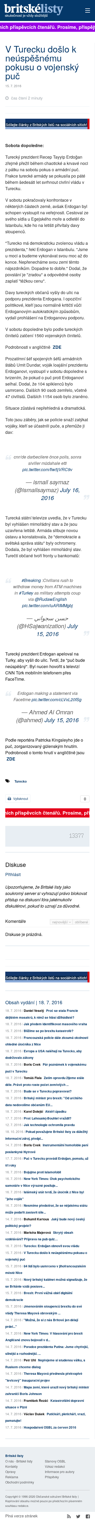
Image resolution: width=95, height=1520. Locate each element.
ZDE (57, 347)
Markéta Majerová (37, 1232)
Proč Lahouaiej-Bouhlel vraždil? (47, 1118)
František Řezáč (36, 1400)
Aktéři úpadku (55, 1111)
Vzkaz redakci (55, 1466)
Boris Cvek (32, 1064)
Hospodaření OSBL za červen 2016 (50, 1427)
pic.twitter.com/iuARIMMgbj (47, 605)
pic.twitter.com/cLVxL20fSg (57, 699)
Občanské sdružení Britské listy (56, 1496)
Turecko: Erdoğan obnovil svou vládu (51, 1245)
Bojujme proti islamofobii (42, 1172)
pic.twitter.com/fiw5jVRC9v (47, 469)
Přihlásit (13, 874)
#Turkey (26, 593)
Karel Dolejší (33, 1111)
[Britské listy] (47, 125)
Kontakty (11, 1466)
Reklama (11, 1477)
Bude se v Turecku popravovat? (48, 1091)
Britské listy (39, 11)
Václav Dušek (34, 1414)
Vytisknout (20, 798)
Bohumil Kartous (36, 1219)
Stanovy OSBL (55, 1461)
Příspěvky (52, 1477)
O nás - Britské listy (18, 1461)
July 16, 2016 (60, 494)
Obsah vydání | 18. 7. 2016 (33, 1002)
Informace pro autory (59, 1471)
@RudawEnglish (51, 599)
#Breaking (31, 580)
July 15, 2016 (57, 630)
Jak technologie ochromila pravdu (49, 1124)
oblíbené (81, 921)
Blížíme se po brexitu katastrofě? (48, 1030)
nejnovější (60, 921)
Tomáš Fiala (33, 1077)
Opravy (10, 1471)
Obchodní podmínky (19, 1482)
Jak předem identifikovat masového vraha (55, 1024)
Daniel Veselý (34, 1010)
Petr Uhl (30, 1360)
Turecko (21, 781)
